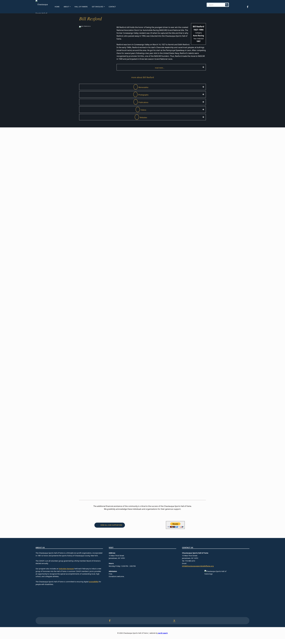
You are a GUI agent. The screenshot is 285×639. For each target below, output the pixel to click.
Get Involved (97, 7)
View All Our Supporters (111, 525)
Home (57, 7)
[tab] (161, 67)
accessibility (93, 582)
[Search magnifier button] (226, 4)
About (66, 7)
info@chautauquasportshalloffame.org (198, 566)
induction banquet (66, 569)
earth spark (163, 633)
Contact (112, 7)
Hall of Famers (81, 7)
